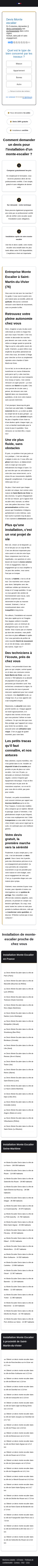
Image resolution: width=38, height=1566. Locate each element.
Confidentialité (12, 97)
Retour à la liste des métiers (20, 91)
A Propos (20, 1560)
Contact (17, 1563)
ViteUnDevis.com (28, 97)
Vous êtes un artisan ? (27, 98)
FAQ (22, 1563)
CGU (7, 97)
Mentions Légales (8, 1560)
